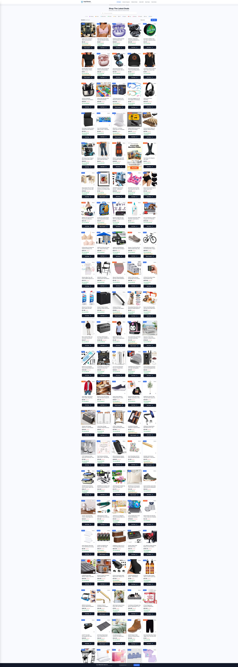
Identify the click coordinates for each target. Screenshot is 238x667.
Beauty (135, 16)
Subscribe (136, 665)
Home (98, 16)
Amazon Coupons (126, 1)
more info (127, 4)
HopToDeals (87, 1)
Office (151, 16)
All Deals (119, 1)
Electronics (104, 16)
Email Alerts (153, 1)
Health (141, 16)
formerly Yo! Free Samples (87, 2)
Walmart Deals (134, 1)
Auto (146, 16)
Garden (110, 16)
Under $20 (141, 1)
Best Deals (147, 1)
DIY (120, 16)
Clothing (91, 16)
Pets (115, 16)
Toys (130, 16)
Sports (125, 16)
